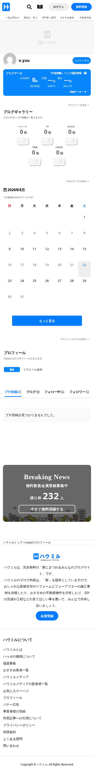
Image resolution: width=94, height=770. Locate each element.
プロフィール (12, 697)
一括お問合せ (12, 17)
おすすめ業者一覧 (16, 670)
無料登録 (81, 7)
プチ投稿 (13, 392)
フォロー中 (54, 392)
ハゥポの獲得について (19, 656)
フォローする (81, 60)
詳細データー (77, 91)
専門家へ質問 (49, 17)
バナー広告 (11, 704)
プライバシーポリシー (19, 725)
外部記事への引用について (22, 718)
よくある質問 (12, 739)
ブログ (32, 392)
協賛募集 (9, 663)
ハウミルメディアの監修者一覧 (25, 683)
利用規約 (9, 732)
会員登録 (47, 616)
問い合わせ (11, 745)
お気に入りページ (16, 691)
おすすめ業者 (67, 17)
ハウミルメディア (16, 677)
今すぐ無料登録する (47, 509)
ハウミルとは (12, 649)
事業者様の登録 (14, 711)
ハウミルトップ (12, 542)
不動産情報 (85, 17)
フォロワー (79, 392)
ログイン (58, 7)
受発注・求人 (30, 17)
